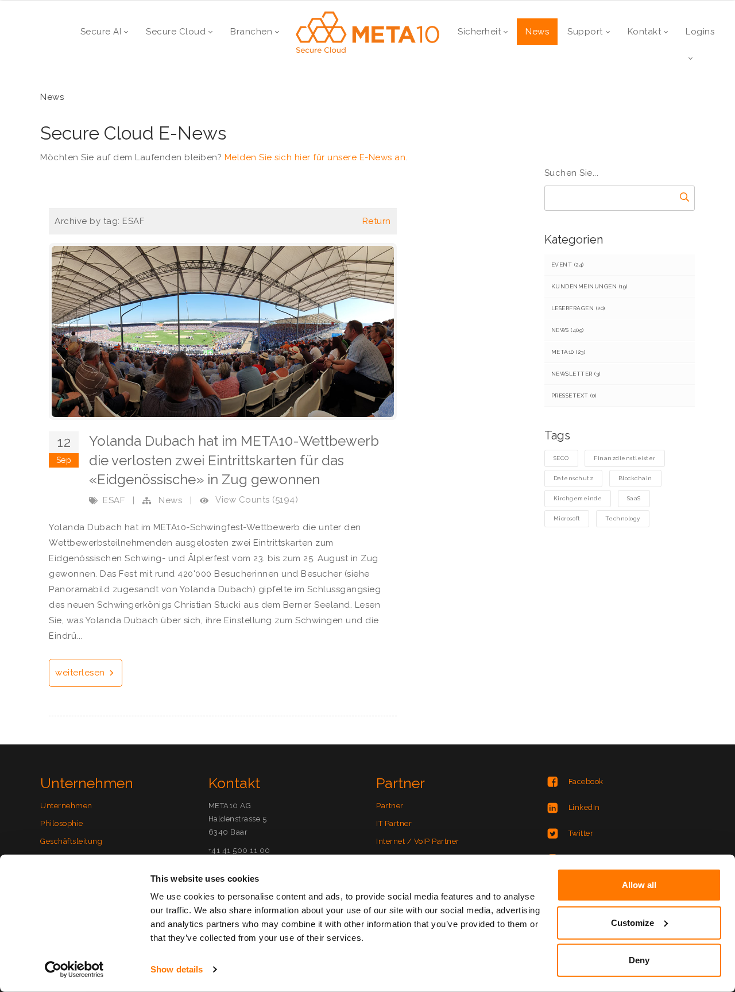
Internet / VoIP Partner (417, 841)
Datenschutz (574, 478)
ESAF (114, 500)
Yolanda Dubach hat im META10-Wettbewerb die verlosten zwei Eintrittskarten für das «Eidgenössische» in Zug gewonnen (234, 460)
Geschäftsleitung (71, 841)
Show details (176, 969)
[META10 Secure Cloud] (367, 31)
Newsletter (576, 373)
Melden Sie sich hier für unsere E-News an (315, 157)
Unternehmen (66, 805)
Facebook (586, 781)
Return (376, 221)
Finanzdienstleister (625, 458)
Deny (639, 960)
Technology (622, 518)
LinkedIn (584, 807)
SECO (561, 458)
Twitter (581, 833)
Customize (632, 922)
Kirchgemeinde (578, 498)
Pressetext (574, 395)
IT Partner (394, 823)
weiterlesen (81, 672)
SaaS (634, 498)
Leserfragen (578, 308)
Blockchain (635, 478)
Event (567, 264)
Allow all (639, 885)
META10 (568, 352)
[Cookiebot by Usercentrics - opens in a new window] (74, 969)
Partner (390, 805)
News (170, 500)
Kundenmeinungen (589, 286)
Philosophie (61, 823)
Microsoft (567, 518)
